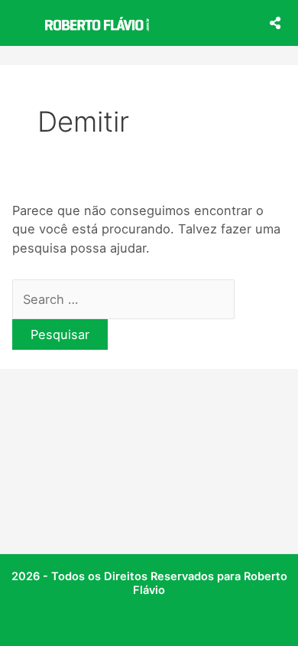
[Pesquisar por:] (123, 299)
